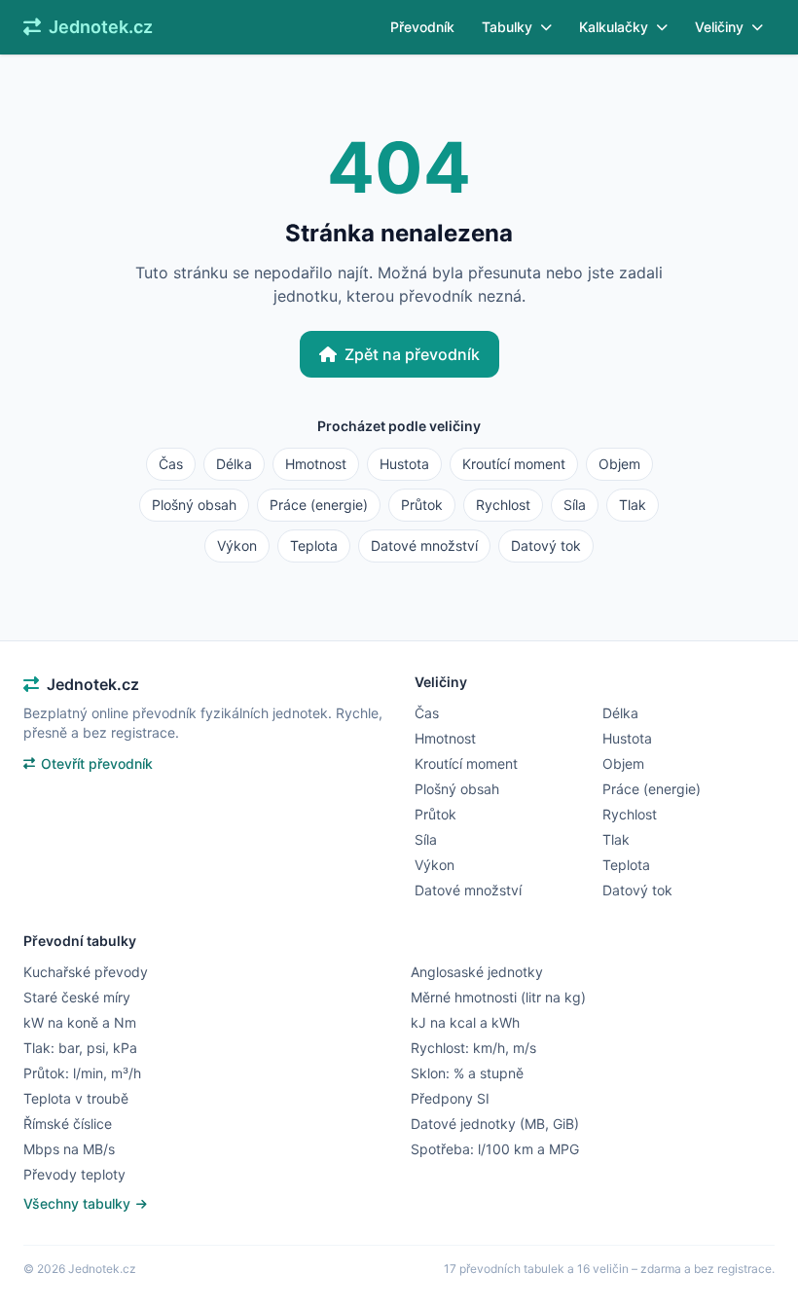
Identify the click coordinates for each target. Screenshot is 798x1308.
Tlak (632, 504)
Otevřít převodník (97, 763)
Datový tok (546, 545)
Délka (234, 463)
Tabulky (507, 26)
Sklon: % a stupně (467, 1073)
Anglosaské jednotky (477, 971)
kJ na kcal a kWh (465, 1022)
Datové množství (424, 545)
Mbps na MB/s (69, 1149)
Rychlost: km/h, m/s (473, 1047)
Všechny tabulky (78, 1203)
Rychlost (503, 504)
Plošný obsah (194, 504)
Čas (171, 463)
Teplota (314, 545)
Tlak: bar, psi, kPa (80, 1047)
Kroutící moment (513, 463)
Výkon (237, 545)
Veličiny (719, 26)
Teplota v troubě (75, 1098)
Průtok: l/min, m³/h (82, 1073)
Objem (619, 463)
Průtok (422, 504)
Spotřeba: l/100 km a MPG (495, 1149)
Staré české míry (76, 997)
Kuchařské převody (85, 971)
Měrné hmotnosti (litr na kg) (498, 997)
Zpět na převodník (412, 354)
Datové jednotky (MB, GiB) (495, 1123)
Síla (574, 504)
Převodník (422, 26)
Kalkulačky (613, 26)
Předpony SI (450, 1098)
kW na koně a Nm (79, 1022)
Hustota (404, 463)
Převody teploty (74, 1174)
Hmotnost (315, 463)
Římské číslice (67, 1123)
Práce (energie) (319, 504)
